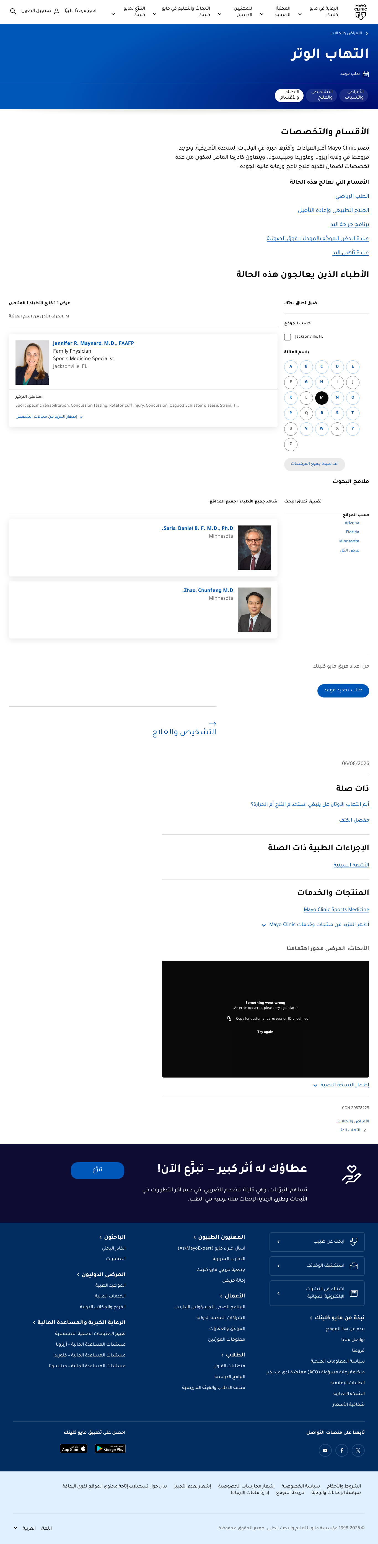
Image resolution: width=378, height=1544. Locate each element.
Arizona (352, 523)
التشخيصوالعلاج (322, 95)
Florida (352, 532)
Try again (265, 1032)
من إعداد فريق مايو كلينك (340, 667)
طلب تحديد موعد (343, 690)
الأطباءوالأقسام (289, 95)
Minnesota (349, 542)
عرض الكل (349, 551)
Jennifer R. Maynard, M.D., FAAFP (93, 344)
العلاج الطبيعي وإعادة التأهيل (333, 211)
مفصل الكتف (354, 821)
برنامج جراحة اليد (349, 225)
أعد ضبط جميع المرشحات (314, 464)
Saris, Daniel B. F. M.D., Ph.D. (197, 529)
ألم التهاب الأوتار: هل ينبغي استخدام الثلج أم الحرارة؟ (310, 805)
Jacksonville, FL (309, 337)
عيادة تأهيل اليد (350, 253)
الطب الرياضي (352, 197)
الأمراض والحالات (346, 34)
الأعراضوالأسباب (354, 95)
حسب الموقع (297, 324)
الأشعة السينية (351, 865)
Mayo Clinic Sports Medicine (336, 910)
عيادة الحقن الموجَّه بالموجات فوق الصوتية (318, 239)
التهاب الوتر (330, 55)
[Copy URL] (229, 1019)
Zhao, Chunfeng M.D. (207, 591)
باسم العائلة (296, 352)
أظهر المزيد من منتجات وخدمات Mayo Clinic (319, 925)
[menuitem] (353, 95)
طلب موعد (350, 74)
